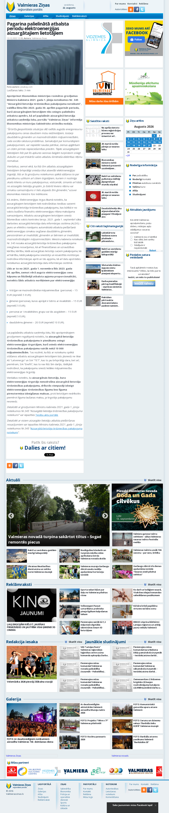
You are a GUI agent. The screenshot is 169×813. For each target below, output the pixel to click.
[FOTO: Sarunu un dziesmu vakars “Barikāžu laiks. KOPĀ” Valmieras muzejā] (122, 726)
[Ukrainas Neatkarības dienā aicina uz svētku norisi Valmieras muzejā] (16, 572)
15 (154, 142)
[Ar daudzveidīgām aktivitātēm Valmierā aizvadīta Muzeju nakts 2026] (69, 710)
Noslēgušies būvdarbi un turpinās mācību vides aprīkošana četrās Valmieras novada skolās (93, 554)
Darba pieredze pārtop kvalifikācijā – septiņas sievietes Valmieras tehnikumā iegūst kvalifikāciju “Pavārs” (111, 289)
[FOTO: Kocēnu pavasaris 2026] (69, 742)
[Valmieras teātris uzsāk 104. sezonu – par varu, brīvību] (122, 555)
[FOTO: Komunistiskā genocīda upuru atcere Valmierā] (122, 710)
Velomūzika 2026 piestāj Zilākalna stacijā (30, 681)
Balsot (152, 250)
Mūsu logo (88, 797)
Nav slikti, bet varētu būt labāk (144, 241)
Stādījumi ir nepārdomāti (140, 246)
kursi (139, 186)
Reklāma (143, 3)
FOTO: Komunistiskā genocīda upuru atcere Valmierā (145, 707)
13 (144, 142)
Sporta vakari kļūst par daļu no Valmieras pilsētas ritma (94, 592)
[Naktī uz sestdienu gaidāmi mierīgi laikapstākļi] (93, 252)
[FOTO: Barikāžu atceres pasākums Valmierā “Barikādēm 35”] (122, 742)
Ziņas (12, 15)
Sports (63, 802)
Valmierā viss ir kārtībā (145, 237)
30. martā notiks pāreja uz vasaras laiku (110, 195)
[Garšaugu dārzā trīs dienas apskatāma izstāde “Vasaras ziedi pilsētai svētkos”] (122, 571)
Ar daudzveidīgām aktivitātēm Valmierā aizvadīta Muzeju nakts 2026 (93, 708)
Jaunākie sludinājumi (105, 641)
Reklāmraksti (79, 15)
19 (139, 145)
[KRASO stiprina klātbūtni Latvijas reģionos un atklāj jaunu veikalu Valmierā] (122, 627)
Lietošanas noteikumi (111, 793)
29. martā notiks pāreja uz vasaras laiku (110, 146)
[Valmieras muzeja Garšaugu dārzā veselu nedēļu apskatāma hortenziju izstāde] (69, 572)
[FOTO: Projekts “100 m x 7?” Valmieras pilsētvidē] (69, 726)
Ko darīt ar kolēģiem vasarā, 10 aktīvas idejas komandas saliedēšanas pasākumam (147, 592)
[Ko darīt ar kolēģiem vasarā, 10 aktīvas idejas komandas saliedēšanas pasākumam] (122, 595)
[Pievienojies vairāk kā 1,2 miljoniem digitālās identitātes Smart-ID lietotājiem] (69, 627)
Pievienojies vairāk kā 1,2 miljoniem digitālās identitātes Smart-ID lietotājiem (93, 626)
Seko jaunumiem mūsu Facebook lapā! (132, 805)
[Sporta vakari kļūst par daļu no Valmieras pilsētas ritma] (69, 595)
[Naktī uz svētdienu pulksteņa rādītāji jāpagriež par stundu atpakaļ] (93, 179)
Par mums (120, 3)
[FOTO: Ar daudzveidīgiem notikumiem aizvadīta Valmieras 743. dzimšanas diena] (31, 720)
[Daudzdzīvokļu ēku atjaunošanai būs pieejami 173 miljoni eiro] (93, 212)
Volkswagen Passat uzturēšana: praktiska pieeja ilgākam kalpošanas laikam (94, 610)
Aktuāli (13, 480)
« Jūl (128, 155)
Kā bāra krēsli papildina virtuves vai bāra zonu (145, 607)
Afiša (45, 15)
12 (139, 142)
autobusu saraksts (147, 183)
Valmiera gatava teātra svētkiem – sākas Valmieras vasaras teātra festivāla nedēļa (147, 538)
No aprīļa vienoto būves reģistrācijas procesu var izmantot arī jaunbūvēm (111, 133)
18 (134, 145)
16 (159, 142)
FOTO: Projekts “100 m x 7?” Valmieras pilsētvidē (94, 722)
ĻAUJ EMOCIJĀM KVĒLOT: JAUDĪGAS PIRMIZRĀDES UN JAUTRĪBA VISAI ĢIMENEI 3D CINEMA (31, 627)
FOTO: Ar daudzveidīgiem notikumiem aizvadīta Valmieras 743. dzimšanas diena (30, 740)
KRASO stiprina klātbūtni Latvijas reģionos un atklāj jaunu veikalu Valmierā (146, 624)
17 (128, 145)
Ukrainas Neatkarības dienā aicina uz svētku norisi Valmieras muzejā (40, 569)
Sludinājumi (62, 15)
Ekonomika (65, 791)
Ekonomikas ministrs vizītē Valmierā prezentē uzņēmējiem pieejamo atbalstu (111, 165)
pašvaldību (140, 175)
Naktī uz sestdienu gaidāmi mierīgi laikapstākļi (111, 251)
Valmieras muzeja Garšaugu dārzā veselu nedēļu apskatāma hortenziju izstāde (95, 570)
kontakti (142, 179)
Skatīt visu (154, 480)
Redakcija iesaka (22, 641)
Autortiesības (112, 788)
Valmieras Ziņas (13, 755)
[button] (137, 11)
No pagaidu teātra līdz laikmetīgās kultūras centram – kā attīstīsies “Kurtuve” (49, 539)
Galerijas (29, 15)
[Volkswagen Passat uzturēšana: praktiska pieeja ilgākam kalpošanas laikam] (69, 611)
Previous (11, 516)
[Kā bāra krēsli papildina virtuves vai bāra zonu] (122, 611)
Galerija (13, 699)
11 (134, 142)
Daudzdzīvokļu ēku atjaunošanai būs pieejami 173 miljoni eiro (111, 212)
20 (144, 145)
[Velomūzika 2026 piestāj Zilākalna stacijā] (31, 662)
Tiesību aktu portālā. (46, 415)
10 (128, 142)
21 (149, 145)
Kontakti (132, 3)
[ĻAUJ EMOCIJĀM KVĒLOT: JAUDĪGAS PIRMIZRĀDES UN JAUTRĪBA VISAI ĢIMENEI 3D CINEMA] (31, 605)
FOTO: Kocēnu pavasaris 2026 (93, 738)
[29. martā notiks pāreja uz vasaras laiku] (93, 147)
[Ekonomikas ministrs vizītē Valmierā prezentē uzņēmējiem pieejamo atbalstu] (93, 163)
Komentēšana (112, 797)
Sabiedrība (65, 788)
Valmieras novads (120, 755)
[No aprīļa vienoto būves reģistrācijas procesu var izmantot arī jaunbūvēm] (93, 131)
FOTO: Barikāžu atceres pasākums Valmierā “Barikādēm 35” (145, 739)
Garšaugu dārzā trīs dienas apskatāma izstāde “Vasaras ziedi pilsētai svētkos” (147, 570)
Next (105, 516)
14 (149, 142)
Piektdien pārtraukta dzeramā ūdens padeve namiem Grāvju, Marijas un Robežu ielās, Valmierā (110, 306)
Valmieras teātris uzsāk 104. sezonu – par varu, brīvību (147, 551)
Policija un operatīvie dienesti (65, 797)
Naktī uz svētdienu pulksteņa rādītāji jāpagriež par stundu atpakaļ (111, 180)
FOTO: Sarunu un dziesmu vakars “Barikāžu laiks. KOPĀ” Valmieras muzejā (146, 723)
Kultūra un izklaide (65, 807)
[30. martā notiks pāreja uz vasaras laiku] (93, 196)
